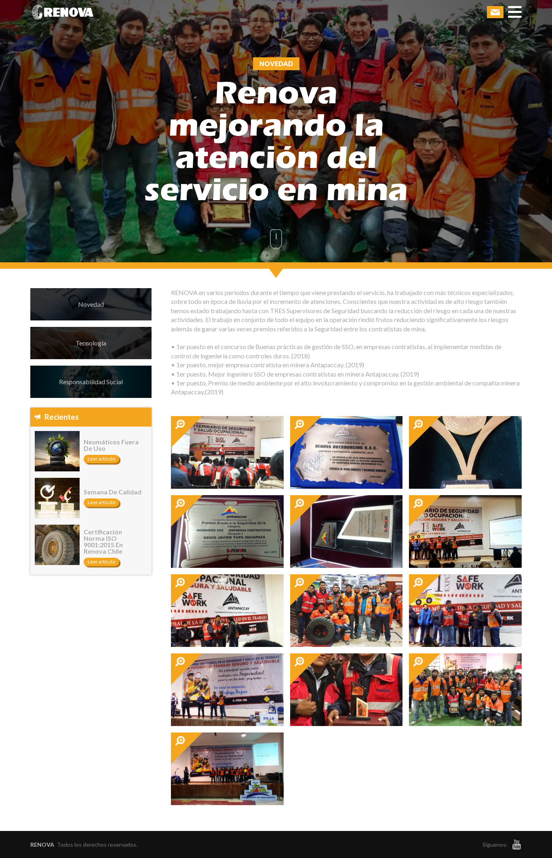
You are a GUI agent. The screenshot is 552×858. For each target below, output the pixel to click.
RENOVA (42, 844)
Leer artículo (101, 459)
